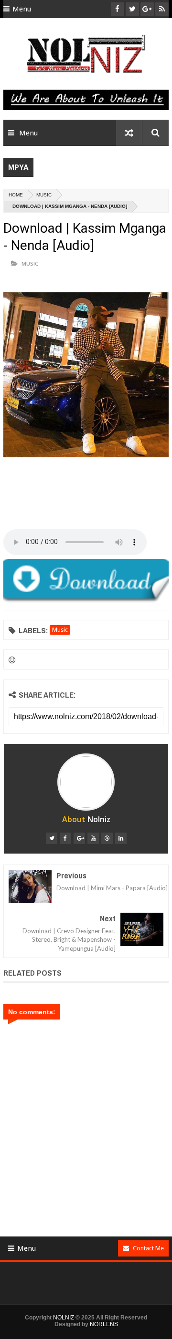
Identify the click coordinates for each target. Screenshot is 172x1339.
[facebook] (65, 838)
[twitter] (51, 838)
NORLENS (104, 1324)
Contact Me (148, 1248)
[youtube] (93, 838)
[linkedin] (121, 838)
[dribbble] (107, 838)
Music (44, 194)
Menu (21, 9)
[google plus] (79, 838)
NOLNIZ (63, 1317)
